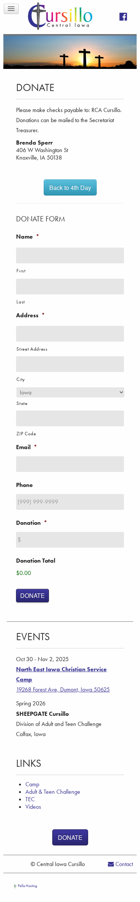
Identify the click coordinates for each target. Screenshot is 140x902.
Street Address (31, 349)
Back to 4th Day (70, 187)
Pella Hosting (27, 885)
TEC (30, 799)
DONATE (32, 595)
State (21, 403)
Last (20, 302)
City (20, 379)
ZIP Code (26, 433)
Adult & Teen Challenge (52, 792)
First (20, 270)
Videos (33, 807)
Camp (32, 784)
